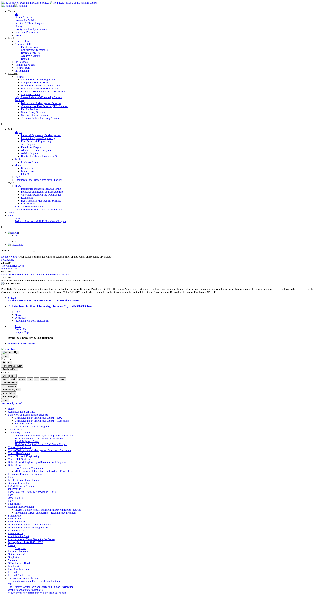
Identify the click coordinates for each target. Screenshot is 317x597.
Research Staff (22, 67)
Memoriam (13, 560)
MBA (11, 212)
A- (4, 362)
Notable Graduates (24, 423)
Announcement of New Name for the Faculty (38, 179)
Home (11, 408)
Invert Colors (9, 393)
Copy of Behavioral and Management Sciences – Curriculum (39, 450)
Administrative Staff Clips (21, 411)
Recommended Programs (21, 506)
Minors (18, 165)
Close (5, 356)
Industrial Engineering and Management (42, 191)
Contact (19, 35)
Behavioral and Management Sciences (41, 103)
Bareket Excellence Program (29, 206)
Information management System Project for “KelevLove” (45, 435)
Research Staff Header (19, 575)
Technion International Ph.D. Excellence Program (40, 221)
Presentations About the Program (32, 426)
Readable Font (10, 369)
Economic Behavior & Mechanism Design (43, 91)
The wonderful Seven (12, 265)
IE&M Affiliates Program (21, 486)
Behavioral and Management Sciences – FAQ (38, 417)
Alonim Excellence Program (36, 150)
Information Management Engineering (41, 188)
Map (17, 14)
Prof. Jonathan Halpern (20, 569)
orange (44, 379)
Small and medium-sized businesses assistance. (39, 438)
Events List (20, 317)
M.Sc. (18, 185)
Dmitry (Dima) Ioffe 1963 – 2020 (25, 542)
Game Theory (28, 171)
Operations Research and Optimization (41, 194)
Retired (25, 58)
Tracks (18, 159)
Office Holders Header (20, 563)
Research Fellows (30, 52)
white (13, 379)
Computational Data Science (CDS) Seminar (44, 106)
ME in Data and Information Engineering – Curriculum (43, 471)
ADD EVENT (15, 533)
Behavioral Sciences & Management (40, 88)
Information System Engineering (38, 138)
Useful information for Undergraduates (28, 527)
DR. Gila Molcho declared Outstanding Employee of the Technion (36, 274)
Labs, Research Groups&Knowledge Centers (38, 97)
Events (11, 545)
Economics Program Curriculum (25, 474)
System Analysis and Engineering (38, 79)
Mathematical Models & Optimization (40, 85)
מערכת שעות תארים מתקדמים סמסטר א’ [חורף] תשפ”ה (37, 592)
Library (18, 26)
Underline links (10, 382)
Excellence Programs (25, 144)
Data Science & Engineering (36, 141)
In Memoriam (22, 70)
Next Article (7, 259)
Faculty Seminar (29, 109)
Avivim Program (29, 153)
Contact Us (20, 329)
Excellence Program (31, 147)
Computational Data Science (36, 82)
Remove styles (10, 396)
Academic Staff (23, 44)
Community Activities (26, 20)
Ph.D (17, 218)
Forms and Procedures (26, 32)
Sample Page (14, 515)
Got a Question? (16, 554)
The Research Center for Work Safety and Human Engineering (40, 586)
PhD (10, 215)
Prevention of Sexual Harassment (32, 320)
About (18, 326)
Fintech (25, 174)
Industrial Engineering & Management (41, 135)
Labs (10, 494)
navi (62, 379)
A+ (9, 362)
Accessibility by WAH (13, 403)
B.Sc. (17, 311)
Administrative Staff (25, 64)
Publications (14, 503)
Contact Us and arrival (19, 447)
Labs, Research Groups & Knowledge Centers (32, 491)
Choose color (9, 376)
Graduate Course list (18, 483)
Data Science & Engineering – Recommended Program (37, 462)
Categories (20, 548)
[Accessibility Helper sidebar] (10, 352)
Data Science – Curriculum (29, 468)
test (9, 583)
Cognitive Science (30, 94)
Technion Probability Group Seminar (40, 118)
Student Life (14, 518)
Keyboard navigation (12, 366)
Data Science (28, 203)
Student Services (23, 17)
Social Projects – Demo (27, 441)
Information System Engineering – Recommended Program (45, 512)
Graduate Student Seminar (35, 115)
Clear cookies (9, 386)
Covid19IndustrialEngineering (23, 456)
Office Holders (22, 41)
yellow (54, 379)
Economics (27, 168)
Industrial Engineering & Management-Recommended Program (48, 509)
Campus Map (22, 332)
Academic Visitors (30, 55)
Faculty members (30, 47)
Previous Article (9, 268)
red (36, 379)
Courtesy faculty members (34, 49)
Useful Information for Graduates (25, 589)
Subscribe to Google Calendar (23, 578)
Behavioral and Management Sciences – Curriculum (42, 420)
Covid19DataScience (19, 453)
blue (30, 379)
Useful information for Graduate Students (29, 524)
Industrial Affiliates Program (29, 23)
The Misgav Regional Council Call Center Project (41, 444)
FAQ (17, 176)
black (5, 379)
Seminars (19, 100)
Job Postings (21, 61)
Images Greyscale (11, 389)
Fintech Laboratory (18, 551)
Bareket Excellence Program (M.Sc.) (40, 156)
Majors (18, 132)
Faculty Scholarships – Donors (31, 29)
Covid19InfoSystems (19, 459)
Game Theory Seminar (33, 112)
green (22, 379)
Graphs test (14, 557)
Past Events (14, 566)
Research (19, 76)
